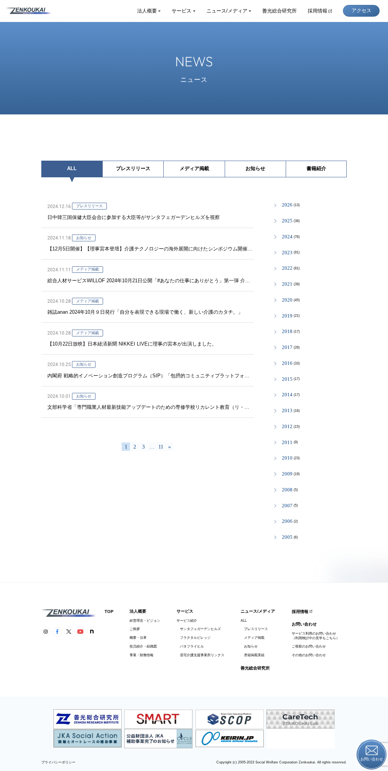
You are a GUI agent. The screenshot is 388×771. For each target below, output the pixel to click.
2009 (287, 474)
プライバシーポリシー (58, 762)
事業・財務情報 (141, 655)
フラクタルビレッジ (194, 638)
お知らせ (255, 168)
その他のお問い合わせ (309, 655)
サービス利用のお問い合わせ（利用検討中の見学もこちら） (316, 636)
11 (160, 447)
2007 (287, 506)
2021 (287, 284)
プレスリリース (133, 168)
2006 (287, 521)
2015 (287, 379)
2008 (287, 490)
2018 (287, 331)
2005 (287, 537)
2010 (287, 458)
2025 (287, 221)
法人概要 (147, 11)
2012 (287, 426)
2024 (287, 237)
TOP (109, 611)
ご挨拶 (135, 629)
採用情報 (317, 11)
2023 (287, 252)
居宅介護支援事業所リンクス (200, 655)
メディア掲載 (194, 168)
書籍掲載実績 (252, 655)
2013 (287, 410)
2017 (287, 347)
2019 (287, 316)
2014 (287, 395)
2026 (287, 205)
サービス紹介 (187, 620)
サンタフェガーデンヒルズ (199, 629)
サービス (181, 11)
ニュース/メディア (227, 11)
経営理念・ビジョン (145, 620)
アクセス (361, 10)
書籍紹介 (316, 168)
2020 (287, 300)
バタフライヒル (190, 646)
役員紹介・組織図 (143, 646)
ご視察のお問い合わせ (309, 646)
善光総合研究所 (279, 11)
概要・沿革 (138, 638)
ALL (72, 168)
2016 (287, 363)
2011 (287, 442)
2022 (287, 268)
